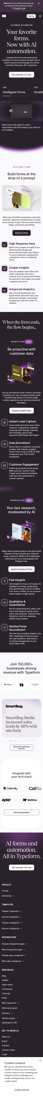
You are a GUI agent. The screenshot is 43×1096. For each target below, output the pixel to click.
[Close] (40, 1060)
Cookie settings (21, 1090)
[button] (10, 741)
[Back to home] (4, 16)
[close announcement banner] (38, 3)
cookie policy (11, 1081)
